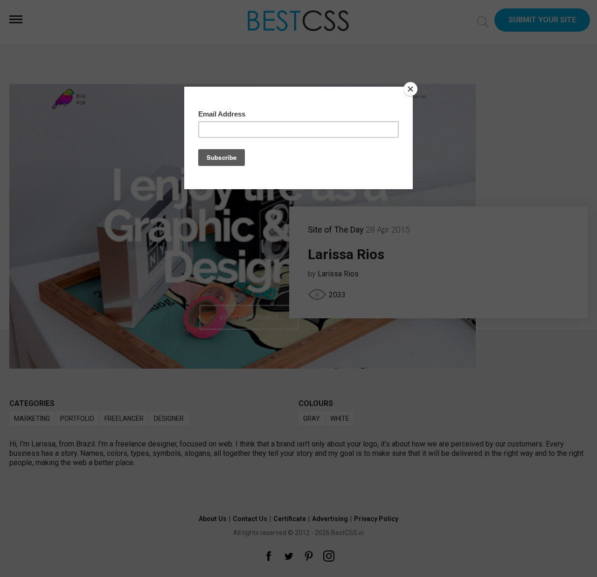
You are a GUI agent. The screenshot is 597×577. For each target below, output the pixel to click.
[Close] (410, 89)
